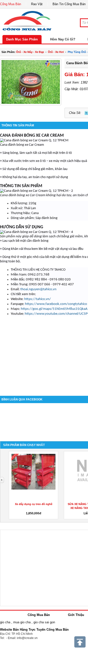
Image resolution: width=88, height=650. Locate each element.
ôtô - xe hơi (56, 51)
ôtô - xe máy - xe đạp (30, 51)
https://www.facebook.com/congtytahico (56, 304)
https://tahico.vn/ (37, 299)
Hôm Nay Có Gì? (62, 39)
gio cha (5, 622)
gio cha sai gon (44, 622)
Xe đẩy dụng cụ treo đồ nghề (33, 504)
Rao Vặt (37, 4)
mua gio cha (22, 622)
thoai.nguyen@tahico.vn (38, 289)
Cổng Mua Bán (10, 4)
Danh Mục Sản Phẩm (22, 39)
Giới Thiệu (76, 615)
